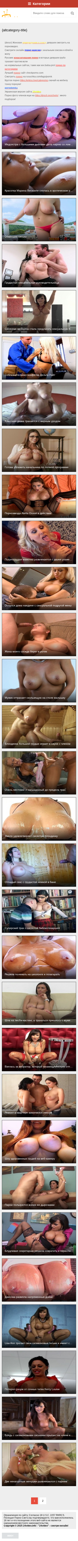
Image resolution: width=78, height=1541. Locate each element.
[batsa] (15, 13)
